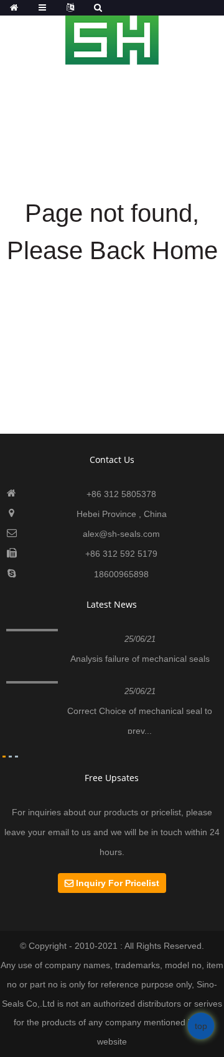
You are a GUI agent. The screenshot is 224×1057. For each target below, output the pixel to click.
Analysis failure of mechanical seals (140, 659)
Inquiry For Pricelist (117, 883)
